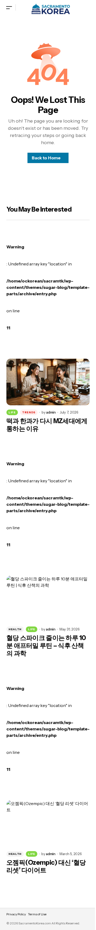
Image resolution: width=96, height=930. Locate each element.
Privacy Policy (16, 914)
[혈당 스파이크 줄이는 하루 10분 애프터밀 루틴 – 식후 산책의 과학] (48, 599)
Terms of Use (37, 914)
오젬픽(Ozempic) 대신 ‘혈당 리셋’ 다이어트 (46, 866)
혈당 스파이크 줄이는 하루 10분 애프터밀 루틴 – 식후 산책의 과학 (46, 645)
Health (15, 629)
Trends (28, 412)
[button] (9, 7)
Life (12, 412)
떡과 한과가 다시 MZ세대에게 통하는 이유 (46, 424)
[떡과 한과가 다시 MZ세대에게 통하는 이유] (48, 382)
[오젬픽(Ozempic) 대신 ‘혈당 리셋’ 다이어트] (48, 823)
